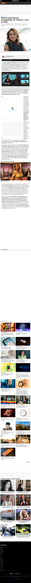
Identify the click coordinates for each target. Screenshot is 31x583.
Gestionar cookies (15, 577)
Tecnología (2, 561)
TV (0, 556)
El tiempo (1, 565)
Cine (1, 554)
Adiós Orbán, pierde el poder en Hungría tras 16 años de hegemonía (7, 537)
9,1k (18, 573)
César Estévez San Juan (9, 56)
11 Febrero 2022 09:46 (8, 57)
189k (12, 573)
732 (20, 573)
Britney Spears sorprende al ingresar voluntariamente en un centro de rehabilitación (23, 522)
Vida (1, 563)
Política (1, 549)
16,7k (15, 573)
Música (1, 558)
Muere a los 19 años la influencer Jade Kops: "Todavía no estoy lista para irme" (7, 492)
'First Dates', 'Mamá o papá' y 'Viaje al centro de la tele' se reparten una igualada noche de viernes (15, 3)
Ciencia (1, 552)
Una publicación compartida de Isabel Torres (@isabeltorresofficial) (12, 121)
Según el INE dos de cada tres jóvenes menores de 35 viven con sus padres (23, 492)
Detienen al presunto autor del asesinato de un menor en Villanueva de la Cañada (23, 537)
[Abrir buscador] (28, 0)
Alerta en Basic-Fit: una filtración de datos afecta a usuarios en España (7, 521)
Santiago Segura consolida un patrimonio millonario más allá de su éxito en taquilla (23, 507)
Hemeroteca (2, 570)
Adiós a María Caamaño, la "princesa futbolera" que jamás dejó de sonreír (7, 507)
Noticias (1, 547)
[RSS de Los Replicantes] (10, 573)
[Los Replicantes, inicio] (15, 0)
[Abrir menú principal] (1, 0)
